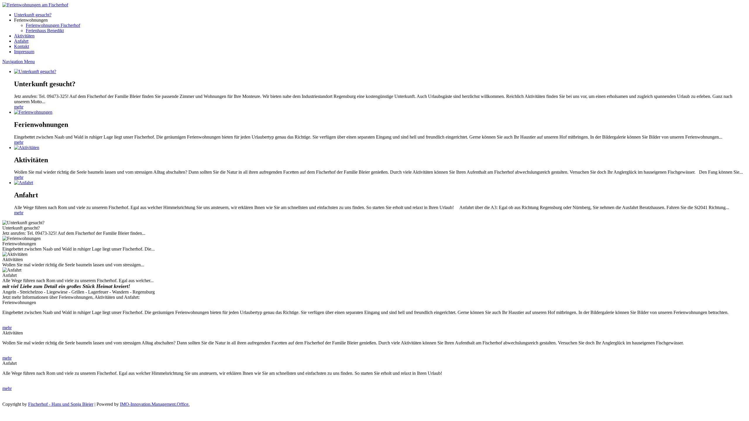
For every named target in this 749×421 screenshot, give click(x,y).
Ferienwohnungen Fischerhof (53, 25)
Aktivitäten (24, 35)
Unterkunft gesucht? (32, 14)
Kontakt (21, 46)
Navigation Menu (18, 61)
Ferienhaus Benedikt (45, 30)
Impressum (24, 51)
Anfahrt (21, 41)
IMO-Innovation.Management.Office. (155, 404)
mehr (18, 106)
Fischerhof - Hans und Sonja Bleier (60, 404)
